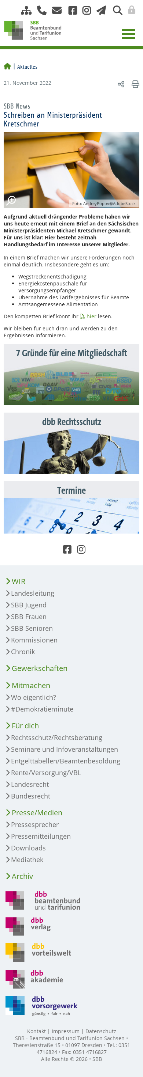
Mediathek (27, 859)
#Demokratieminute (42, 709)
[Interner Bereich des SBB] (129, 9)
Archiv (22, 876)
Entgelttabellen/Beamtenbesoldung (65, 760)
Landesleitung (32, 593)
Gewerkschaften (39, 668)
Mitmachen (31, 685)
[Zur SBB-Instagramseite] (84, 10)
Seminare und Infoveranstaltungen (64, 749)
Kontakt (36, 1031)
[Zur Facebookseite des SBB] (70, 10)
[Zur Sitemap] (23, 10)
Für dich (25, 726)
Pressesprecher (35, 824)
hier (91, 316)
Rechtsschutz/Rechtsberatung (56, 737)
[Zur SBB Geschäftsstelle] (39, 10)
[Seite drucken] (134, 84)
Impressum (66, 1031)
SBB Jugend (29, 604)
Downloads (28, 847)
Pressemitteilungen (41, 836)
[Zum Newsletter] (99, 10)
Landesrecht (30, 784)
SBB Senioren (32, 628)
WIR (18, 581)
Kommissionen (34, 640)
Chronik (23, 651)
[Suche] (114, 10)
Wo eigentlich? (33, 697)
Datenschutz (100, 1031)
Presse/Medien (37, 813)
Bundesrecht (30, 796)
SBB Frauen (29, 616)
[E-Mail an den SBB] (55, 10)
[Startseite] (7, 67)
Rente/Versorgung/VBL (46, 772)
